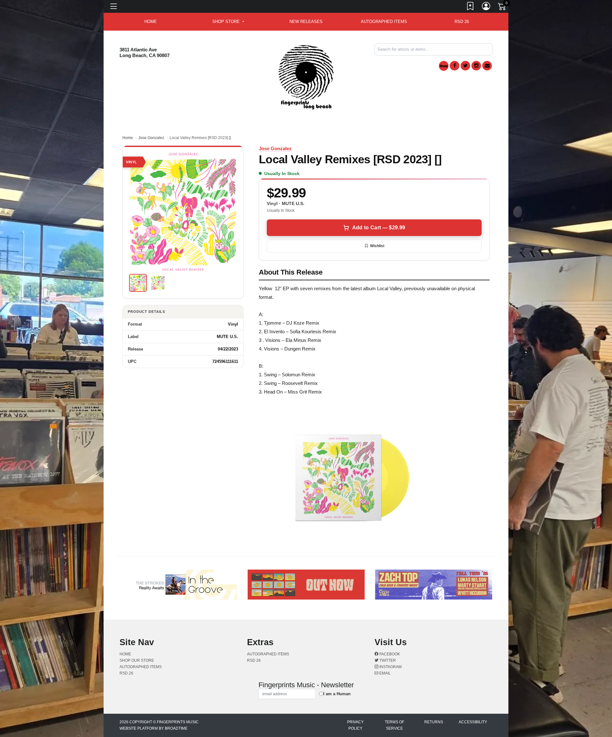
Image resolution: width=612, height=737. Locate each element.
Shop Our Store (137, 660)
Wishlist (377, 246)
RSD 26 (462, 21)
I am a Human (337, 693)
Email (384, 673)
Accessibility (473, 722)
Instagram (390, 667)
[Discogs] (443, 65)
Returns (433, 722)
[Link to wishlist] (470, 7)
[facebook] (454, 65)
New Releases (306, 21)
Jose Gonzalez (151, 138)
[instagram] (476, 65)
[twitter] (465, 65)
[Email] (487, 65)
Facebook (389, 654)
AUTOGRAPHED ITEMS (384, 21)
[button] (228, 21)
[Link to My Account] (486, 7)
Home (127, 138)
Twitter (387, 660)
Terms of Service (394, 725)
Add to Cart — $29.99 (378, 227)
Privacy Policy (355, 725)
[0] (502, 7)
